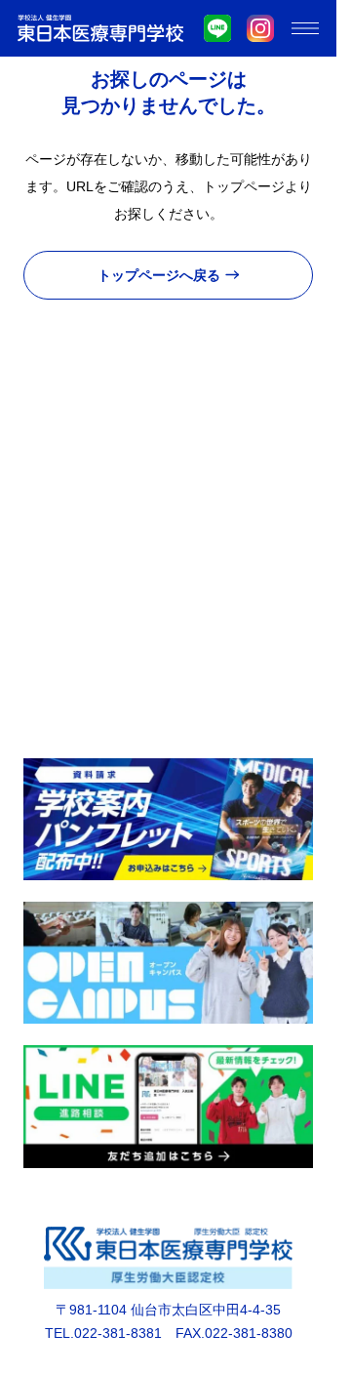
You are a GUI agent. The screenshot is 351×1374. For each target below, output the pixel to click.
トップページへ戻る (159, 275)
